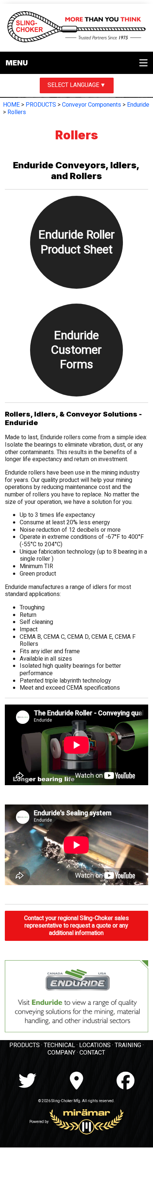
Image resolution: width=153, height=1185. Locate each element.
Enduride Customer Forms (76, 350)
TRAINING (128, 1045)
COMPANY (61, 1052)
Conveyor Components (91, 104)
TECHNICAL (59, 1045)
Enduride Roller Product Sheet (76, 242)
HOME (11, 104)
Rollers (16, 112)
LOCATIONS (95, 1045)
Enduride (138, 104)
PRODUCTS (41, 104)
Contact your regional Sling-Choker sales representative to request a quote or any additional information (76, 925)
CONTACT (92, 1052)
